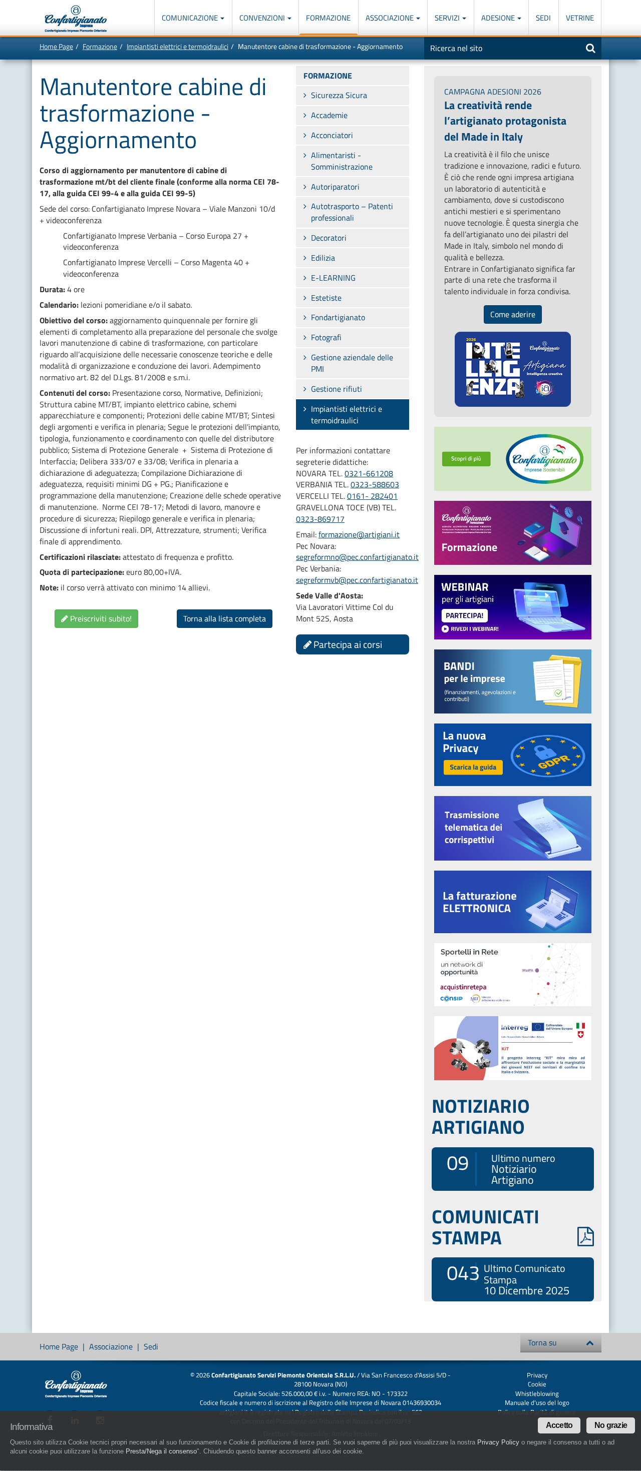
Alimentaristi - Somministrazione (342, 161)
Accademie (329, 115)
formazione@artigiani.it (359, 534)
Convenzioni (262, 18)
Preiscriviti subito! (100, 618)
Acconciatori (332, 135)
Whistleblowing (537, 1393)
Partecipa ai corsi (346, 644)
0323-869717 (320, 519)
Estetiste (326, 298)
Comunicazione (190, 18)
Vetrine (580, 18)
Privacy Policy (498, 1442)
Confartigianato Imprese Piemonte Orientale (76, 19)
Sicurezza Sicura (339, 95)
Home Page (56, 46)
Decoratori (329, 238)
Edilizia (323, 258)
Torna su (542, 1342)
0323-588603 (375, 484)
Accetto (559, 1425)
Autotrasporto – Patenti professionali (352, 212)
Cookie (537, 1384)
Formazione (328, 18)
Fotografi (326, 337)
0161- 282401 (372, 496)
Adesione (498, 18)
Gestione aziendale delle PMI (352, 363)
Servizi (448, 18)
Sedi (543, 18)
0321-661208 (369, 473)
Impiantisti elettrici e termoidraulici (177, 46)
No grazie (610, 1425)
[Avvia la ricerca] (590, 48)
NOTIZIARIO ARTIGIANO (481, 1116)
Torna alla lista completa (224, 618)
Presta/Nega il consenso (161, 1451)
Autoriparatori (335, 187)
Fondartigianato (338, 317)
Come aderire (512, 314)
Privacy (537, 1375)
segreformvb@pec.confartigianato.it (357, 580)
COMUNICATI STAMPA (485, 1227)
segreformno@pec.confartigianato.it (357, 557)
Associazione (390, 18)
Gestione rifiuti (336, 389)
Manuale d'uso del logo (537, 1402)
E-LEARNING (333, 278)
